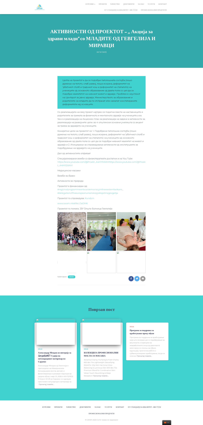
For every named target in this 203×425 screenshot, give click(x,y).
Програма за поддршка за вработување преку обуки (142, 332)
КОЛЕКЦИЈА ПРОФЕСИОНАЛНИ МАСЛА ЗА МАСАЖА (101, 354)
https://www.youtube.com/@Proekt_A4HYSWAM (83, 162)
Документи (128, 4)
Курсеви (90, 4)
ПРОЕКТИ (103, 4)
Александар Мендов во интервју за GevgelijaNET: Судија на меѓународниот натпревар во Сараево (54, 357)
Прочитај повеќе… (46, 384)
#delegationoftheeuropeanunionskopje (78, 193)
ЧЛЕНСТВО (115, 4)
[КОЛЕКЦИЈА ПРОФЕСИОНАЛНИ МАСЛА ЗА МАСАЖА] (101, 332)
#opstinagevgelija (108, 193)
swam (71, 277)
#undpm (89, 198)
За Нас (141, 4)
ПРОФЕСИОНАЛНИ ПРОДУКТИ (154, 10)
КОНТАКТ (162, 4)
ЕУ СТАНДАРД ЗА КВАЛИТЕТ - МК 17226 (120, 10)
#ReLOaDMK (81, 203)
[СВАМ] (40, 7)
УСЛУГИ (151, 4)
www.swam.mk (65, 203)
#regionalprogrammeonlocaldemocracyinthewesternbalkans (89, 189)
